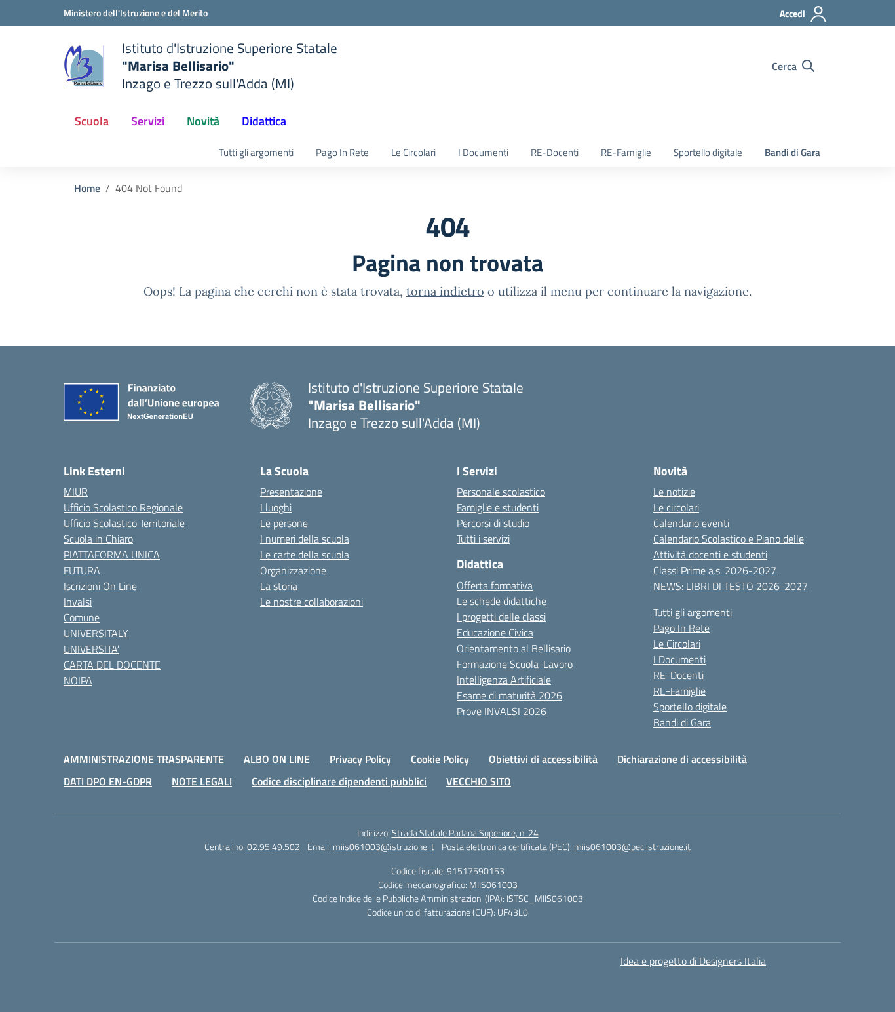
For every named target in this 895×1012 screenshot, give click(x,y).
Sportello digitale (708, 152)
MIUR (76, 491)
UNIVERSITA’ (91, 649)
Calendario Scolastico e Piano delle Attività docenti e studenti (728, 546)
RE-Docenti (555, 152)
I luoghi (276, 507)
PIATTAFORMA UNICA (112, 554)
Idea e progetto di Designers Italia (693, 961)
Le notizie (674, 491)
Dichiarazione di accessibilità (682, 759)
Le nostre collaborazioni (311, 602)
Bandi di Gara (792, 152)
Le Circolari (413, 152)
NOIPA (78, 680)
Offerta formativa (495, 585)
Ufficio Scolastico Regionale (123, 507)
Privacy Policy (360, 759)
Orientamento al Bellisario (514, 648)
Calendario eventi (691, 523)
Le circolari (676, 507)
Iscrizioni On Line (100, 586)
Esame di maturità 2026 (509, 695)
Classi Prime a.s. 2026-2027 (714, 570)
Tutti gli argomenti (256, 152)
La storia (278, 586)
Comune (82, 617)
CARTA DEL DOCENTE (112, 664)
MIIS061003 (493, 884)
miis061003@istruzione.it (383, 846)
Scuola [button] (92, 121)
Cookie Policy (440, 759)
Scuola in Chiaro (98, 539)
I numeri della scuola (304, 539)
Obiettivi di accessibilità (543, 759)
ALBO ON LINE (277, 759)
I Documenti (483, 152)
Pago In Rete (342, 152)
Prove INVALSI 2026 (501, 711)
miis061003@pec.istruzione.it (632, 846)
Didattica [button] (264, 121)
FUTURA (82, 570)
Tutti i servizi (483, 539)
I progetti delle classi (501, 617)
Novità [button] (203, 121)
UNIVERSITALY (96, 633)
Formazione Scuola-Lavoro (515, 664)
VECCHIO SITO (478, 781)
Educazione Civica (495, 632)
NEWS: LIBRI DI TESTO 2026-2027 (730, 586)
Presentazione (291, 491)
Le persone (284, 523)
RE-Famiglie (626, 152)
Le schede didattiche (501, 601)
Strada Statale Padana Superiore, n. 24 (465, 833)
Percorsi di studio (493, 523)
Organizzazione (293, 570)
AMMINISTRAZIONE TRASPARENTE (144, 759)
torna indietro (445, 291)
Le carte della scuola (304, 554)
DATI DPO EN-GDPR (108, 781)
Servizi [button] (147, 121)
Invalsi (78, 602)
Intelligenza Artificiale (504, 680)
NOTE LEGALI (202, 781)
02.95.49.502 (273, 846)
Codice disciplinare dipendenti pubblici (339, 781)
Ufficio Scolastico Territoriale (124, 523)
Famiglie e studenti (498, 507)
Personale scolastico (501, 491)
